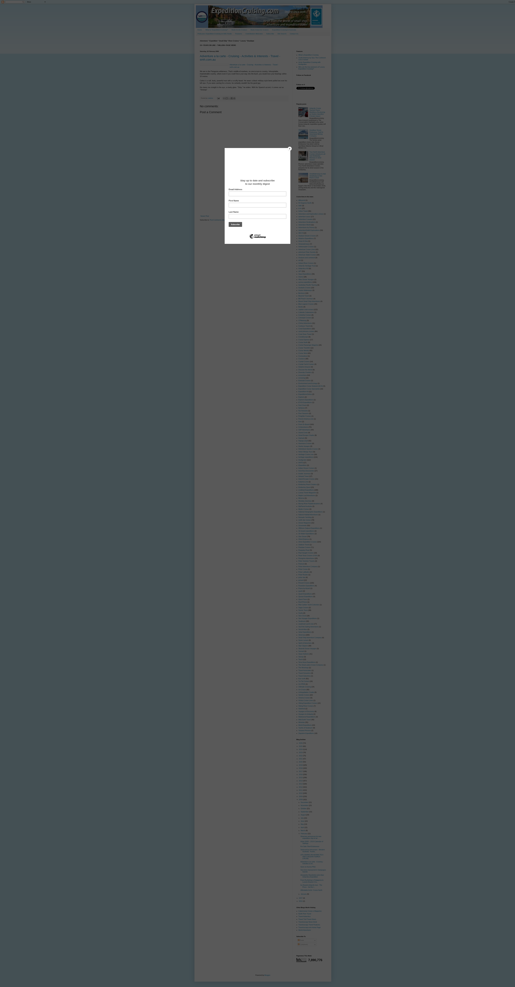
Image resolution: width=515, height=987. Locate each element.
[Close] (290, 149)
